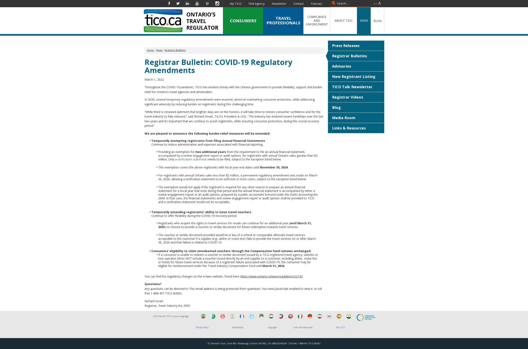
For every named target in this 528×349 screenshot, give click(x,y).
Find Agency (257, 4)
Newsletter (279, 4)
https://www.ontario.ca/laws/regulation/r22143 (271, 276)
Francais (316, 4)
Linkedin (187, 3)
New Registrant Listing (353, 76)
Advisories (341, 66)
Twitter (178, 3)
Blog (336, 107)
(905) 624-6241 (279, 343)
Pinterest (207, 3)
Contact (298, 4)
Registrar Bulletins (349, 55)
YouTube (197, 3)
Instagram (217, 3)
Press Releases (345, 45)
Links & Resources (349, 128)
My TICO (236, 4)
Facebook (169, 3)
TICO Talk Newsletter (352, 86)
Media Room (343, 117)
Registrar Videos (347, 97)
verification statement (192, 159)
